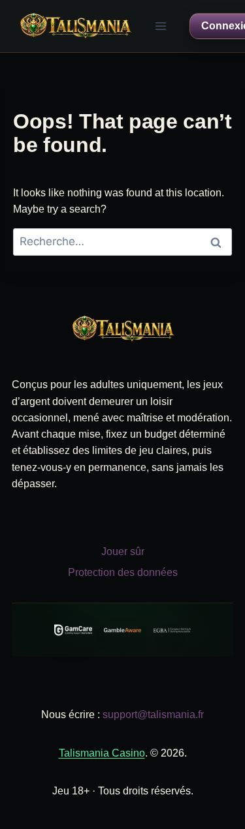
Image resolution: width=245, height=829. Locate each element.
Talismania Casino (102, 753)
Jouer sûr (122, 551)
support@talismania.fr (153, 714)
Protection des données (123, 572)
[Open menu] (161, 26)
